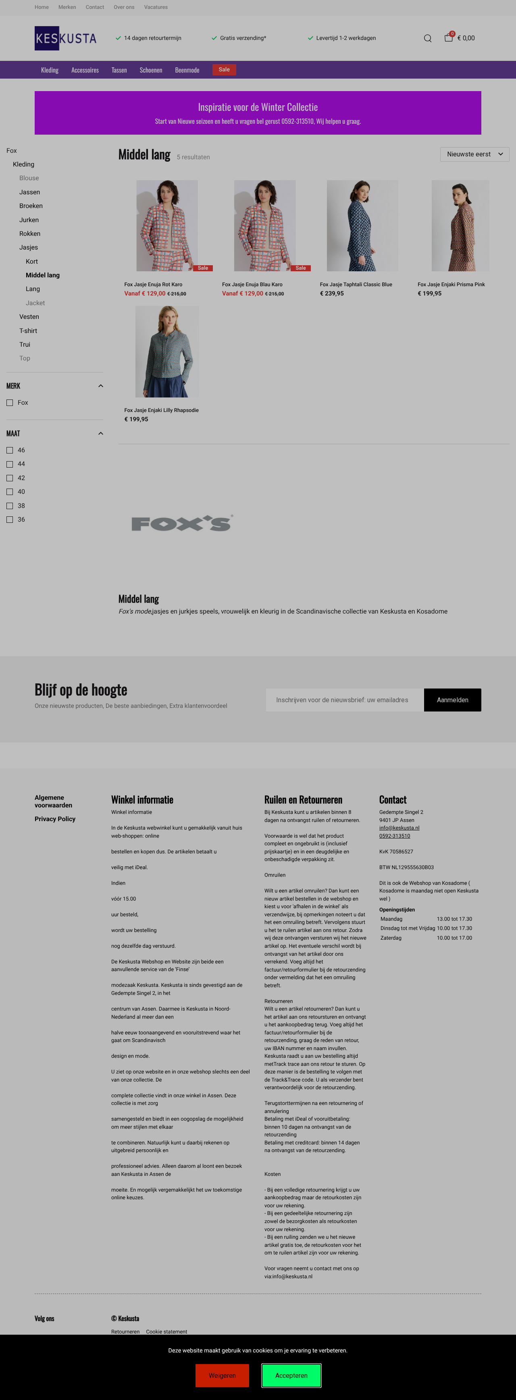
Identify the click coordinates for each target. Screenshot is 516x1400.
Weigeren (222, 1375)
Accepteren (291, 1375)
